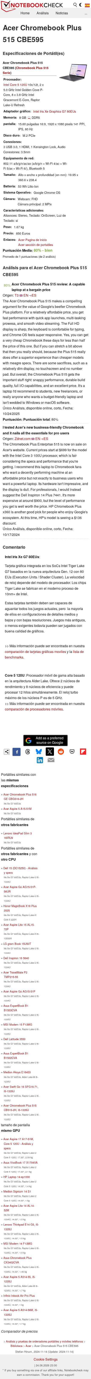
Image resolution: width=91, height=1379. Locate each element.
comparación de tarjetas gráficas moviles (35, 651)
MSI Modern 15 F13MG (17, 1024)
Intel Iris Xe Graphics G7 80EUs (54, 111)
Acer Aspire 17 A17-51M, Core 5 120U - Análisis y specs (18, 1143)
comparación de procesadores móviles (34, 709)
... (86, 12)
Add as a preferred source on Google (49, 740)
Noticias (62, 12)
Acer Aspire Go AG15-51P (19, 991)
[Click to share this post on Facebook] (16, 752)
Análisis (43, 12)
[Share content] (7, 752)
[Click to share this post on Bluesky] (39, 752)
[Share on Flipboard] (83, 751)
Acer (28, 1346)
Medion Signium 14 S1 (17, 1191)
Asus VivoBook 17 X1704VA (20, 1162)
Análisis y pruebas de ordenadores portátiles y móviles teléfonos (44, 1341)
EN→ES (29, 295)
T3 (17, 295)
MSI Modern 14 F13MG (17, 1243)
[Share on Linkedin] (40, 760)
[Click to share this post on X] (50, 751)
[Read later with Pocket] (72, 751)
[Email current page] (51, 760)
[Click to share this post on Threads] (27, 752)
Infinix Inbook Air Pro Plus (19, 1296)
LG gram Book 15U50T (17, 944)
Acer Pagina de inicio (32, 239)
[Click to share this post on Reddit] (61, 751)
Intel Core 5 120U (15, 84)
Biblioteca (16, 1346)
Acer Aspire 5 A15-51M (17, 809)
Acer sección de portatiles (35, 244)
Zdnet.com (22, 438)
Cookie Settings (46, 1359)
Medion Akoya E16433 (17, 1072)
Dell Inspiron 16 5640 (16, 958)
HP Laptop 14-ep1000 (16, 1177)
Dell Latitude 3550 (14, 1039)
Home (25, 12)
